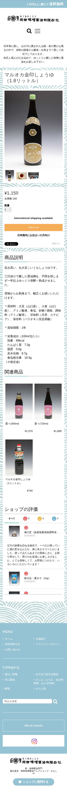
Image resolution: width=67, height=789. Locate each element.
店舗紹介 (41, 638)
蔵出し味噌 (11, 674)
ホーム (9, 638)
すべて (12, 518)
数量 (6, 205)
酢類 (7, 688)
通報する (56, 243)
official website (33, 725)
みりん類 (41, 688)
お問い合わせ (12, 649)
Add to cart (33, 227)
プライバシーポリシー (48, 644)
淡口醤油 (10, 679)
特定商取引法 (12, 644)
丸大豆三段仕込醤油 (47, 674)
